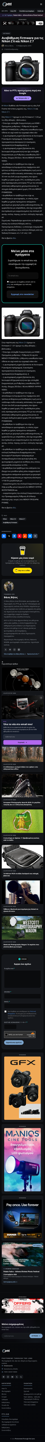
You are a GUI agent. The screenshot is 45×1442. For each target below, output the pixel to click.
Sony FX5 (13, 11)
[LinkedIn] (19, 649)
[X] (17, 1377)
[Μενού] (41, 4)
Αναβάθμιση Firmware (10, 522)
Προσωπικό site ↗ (33, 654)
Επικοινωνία (8, 1366)
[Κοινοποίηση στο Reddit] (25, 536)
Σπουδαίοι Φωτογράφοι (10, 1419)
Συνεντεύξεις (6, 1408)
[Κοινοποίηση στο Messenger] (30, 536)
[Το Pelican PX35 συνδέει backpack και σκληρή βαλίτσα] (22, 856)
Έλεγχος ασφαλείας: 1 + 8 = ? (15, 1022)
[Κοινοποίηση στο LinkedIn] (14, 536)
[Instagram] (14, 649)
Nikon (6, 105)
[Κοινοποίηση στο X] (9, 536)
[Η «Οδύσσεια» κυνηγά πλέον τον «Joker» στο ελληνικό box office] (22, 750)
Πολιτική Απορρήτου (31, 1402)
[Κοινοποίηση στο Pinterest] (19, 536)
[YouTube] (12, 1377)
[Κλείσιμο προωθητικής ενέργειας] (41, 697)
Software (6, 33)
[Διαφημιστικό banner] (22, 23)
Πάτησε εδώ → (23, 98)
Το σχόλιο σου (9, 968)
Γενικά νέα (5, 1405)
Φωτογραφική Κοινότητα (10, 1422)
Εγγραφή (35, 1336)
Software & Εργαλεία (9, 1425)
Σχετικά (26, 1391)
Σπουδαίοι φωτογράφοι (26, 11)
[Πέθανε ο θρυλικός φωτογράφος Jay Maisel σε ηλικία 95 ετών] (22, 892)
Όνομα (7, 992)
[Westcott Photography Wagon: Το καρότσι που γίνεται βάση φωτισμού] (22, 928)
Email (7, 1002)
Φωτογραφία (6, 1391)
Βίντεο (4, 1394)
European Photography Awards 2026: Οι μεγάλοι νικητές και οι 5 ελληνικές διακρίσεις (21, 803)
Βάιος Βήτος (9, 46)
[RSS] (21, 1377)
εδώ (14, 238)
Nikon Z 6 (31, 108)
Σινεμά (4, 1397)
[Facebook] (10, 649)
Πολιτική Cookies (30, 1405)
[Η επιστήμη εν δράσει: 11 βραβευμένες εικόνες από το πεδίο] (22, 821)
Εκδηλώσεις (6, 1402)
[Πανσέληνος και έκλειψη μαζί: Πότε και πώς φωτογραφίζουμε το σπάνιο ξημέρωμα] (22, 679)
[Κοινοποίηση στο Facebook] (4, 536)
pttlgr (9, 284)
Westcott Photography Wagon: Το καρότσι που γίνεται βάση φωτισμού (21, 945)
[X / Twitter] (5, 649)
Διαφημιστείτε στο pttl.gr (32, 1394)
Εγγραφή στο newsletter (22, 294)
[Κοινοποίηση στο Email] (35, 536)
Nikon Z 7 (5, 112)
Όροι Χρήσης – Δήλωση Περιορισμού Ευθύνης (32, 1398)
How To (4, 1388)
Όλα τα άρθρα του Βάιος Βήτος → (15, 654)
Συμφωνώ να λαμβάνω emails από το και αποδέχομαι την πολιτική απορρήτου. (21, 284)
